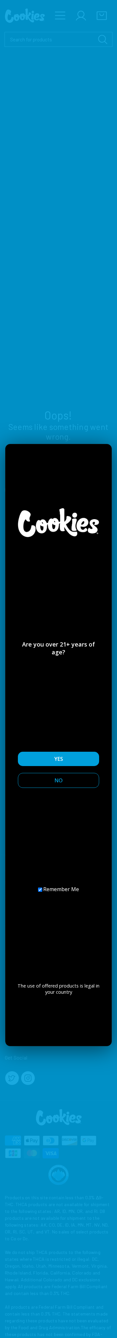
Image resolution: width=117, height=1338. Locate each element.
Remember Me (61, 889)
